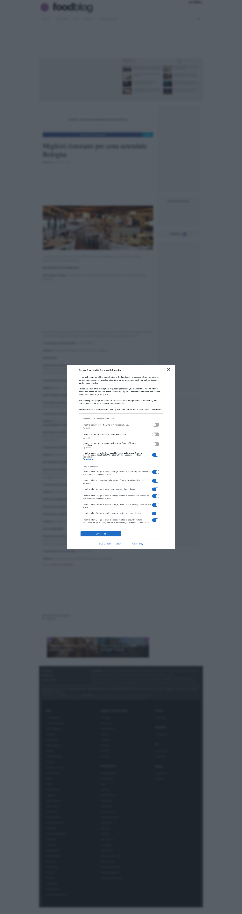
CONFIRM (101, 534)
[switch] (155, 425)
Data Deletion (105, 544)
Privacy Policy (137, 544)
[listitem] (121, 418)
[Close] (169, 370)
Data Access (121, 544)
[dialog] (121, 457)
